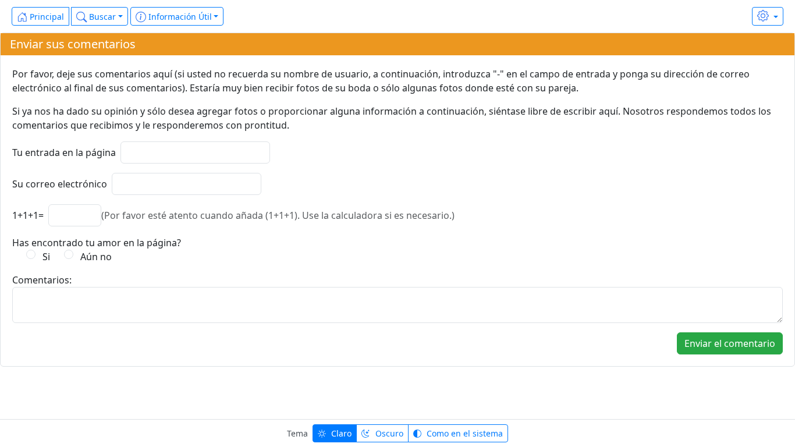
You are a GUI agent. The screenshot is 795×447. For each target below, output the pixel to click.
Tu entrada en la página (64, 152)
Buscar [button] (101, 16)
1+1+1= (28, 215)
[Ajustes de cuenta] (767, 16)
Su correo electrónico (59, 184)
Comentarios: (42, 280)
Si (44, 256)
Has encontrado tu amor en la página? (96, 242)
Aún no (94, 256)
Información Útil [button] (179, 16)
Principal (45, 16)
